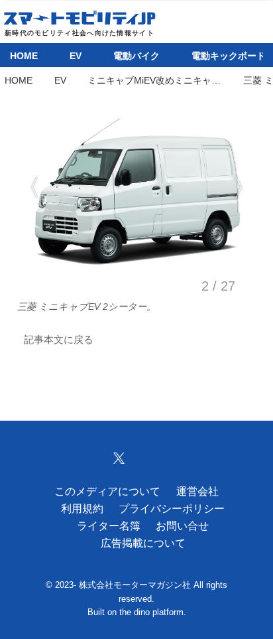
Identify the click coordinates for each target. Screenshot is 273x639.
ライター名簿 (108, 526)
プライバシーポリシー (172, 508)
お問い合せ (182, 526)
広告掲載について (143, 543)
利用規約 (82, 508)
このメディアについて (107, 491)
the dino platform (151, 612)
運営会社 (197, 491)
